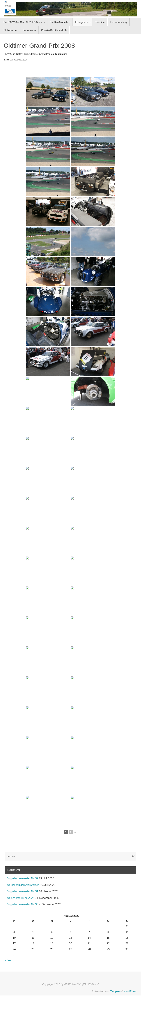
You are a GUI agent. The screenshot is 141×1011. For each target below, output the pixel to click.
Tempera (115, 991)
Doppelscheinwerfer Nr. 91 (22, 891)
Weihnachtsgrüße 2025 (20, 897)
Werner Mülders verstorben (22, 884)
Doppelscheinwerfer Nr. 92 (22, 878)
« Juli (8, 960)
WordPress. (130, 991)
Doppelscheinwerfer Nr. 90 (22, 904)
